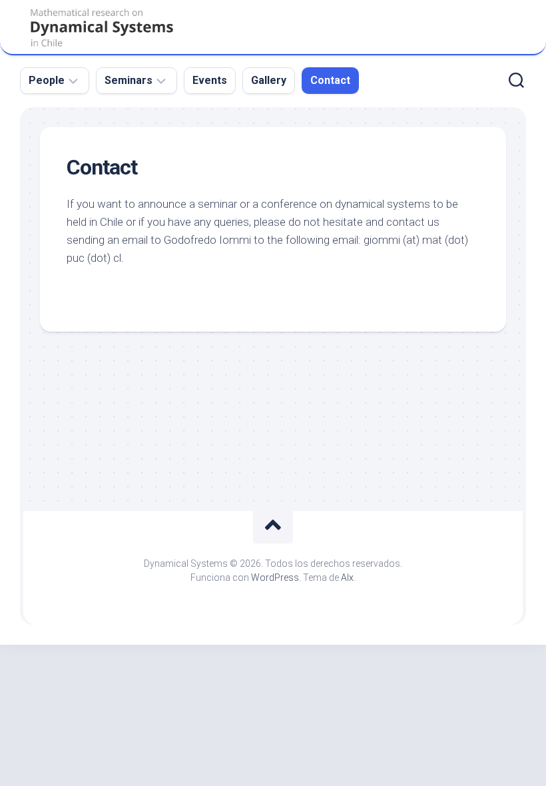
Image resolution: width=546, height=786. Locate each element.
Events (209, 80)
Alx (347, 577)
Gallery (268, 80)
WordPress (275, 577)
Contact (330, 80)
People (47, 80)
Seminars (128, 80)
